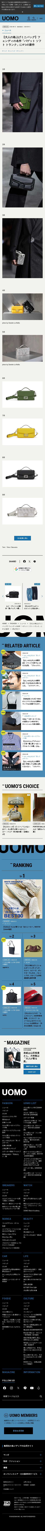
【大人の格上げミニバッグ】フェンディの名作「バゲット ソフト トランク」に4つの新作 (22, 626)
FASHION (13, 623)
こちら (23, 1509)
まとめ (27, 962)
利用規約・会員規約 (29, 1485)
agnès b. (6, 967)
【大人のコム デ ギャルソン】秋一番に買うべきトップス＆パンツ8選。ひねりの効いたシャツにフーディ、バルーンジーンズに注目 (31, 743)
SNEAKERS (6, 921)
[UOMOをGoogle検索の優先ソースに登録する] (22, 569)
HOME (4, 623)
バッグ (5, 51)
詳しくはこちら (38, 6)
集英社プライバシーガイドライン (12, 1485)
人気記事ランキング (30, 716)
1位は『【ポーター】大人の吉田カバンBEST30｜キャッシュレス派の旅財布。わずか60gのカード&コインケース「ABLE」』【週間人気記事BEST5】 (31, 721)
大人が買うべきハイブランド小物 (31, 737)
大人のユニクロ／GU (31, 1010)
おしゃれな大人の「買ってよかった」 (31, 656)
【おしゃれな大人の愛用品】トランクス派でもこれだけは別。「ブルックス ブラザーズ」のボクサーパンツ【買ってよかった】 (31, 663)
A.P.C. (5, 1015)
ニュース (7, 30)
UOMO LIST (6, 823)
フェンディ (20, 51)
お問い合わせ (27, 1482)
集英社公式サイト (8, 1482)
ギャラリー (7, 924)
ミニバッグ (12, 51)
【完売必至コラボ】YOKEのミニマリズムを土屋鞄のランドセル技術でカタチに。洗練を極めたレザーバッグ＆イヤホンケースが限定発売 (31, 701)
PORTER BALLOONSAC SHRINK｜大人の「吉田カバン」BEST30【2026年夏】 (15, 829)
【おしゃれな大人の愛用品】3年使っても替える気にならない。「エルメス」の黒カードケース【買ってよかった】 (31, 764)
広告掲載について (8, 1489)
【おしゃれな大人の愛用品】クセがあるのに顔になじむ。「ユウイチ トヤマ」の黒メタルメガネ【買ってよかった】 (31, 683)
